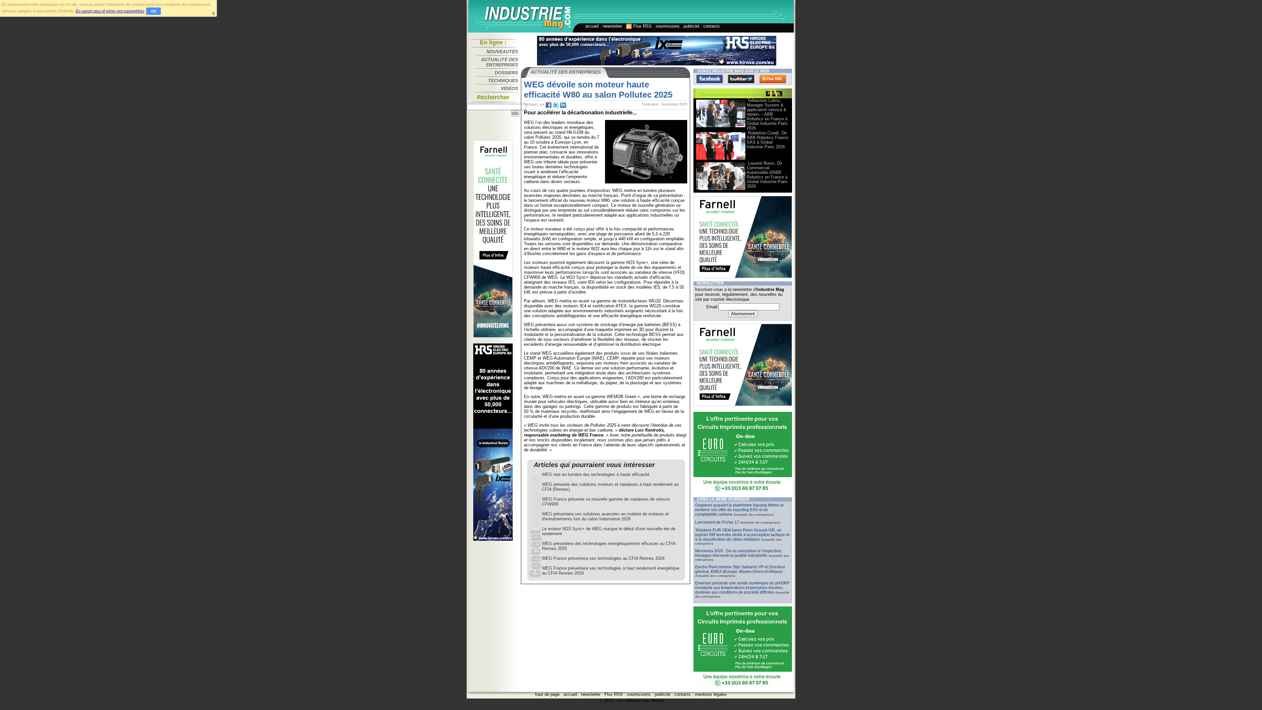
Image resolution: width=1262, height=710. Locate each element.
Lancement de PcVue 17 (717, 522)
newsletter (612, 26)
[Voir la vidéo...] (721, 127)
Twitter (741, 79)
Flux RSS (642, 26)
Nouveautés (502, 51)
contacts (711, 26)
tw (555, 105)
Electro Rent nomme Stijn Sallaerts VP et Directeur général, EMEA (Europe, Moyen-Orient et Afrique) (740, 569)
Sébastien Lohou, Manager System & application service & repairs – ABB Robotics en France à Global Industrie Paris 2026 (767, 114)
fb (548, 105)
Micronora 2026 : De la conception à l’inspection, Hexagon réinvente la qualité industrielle (738, 553)
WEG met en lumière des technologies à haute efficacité (595, 474)
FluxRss (773, 79)
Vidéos (509, 88)
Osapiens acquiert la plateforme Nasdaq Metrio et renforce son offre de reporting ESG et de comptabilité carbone (739, 510)
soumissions (668, 26)
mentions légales (711, 694)
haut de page (547, 694)
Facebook (709, 79)
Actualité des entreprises (499, 62)
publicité (691, 26)
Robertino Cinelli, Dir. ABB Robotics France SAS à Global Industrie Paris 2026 (767, 139)
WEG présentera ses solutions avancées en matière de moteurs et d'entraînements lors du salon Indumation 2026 (605, 516)
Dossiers (506, 72)
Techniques (503, 80)
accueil (592, 26)
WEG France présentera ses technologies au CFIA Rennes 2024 (603, 558)
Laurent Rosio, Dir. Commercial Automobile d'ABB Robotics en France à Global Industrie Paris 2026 (767, 175)
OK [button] (153, 11)
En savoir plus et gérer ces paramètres (110, 11)
